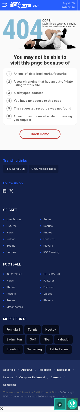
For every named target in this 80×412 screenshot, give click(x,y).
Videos (11, 239)
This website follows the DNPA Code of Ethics (31, 392)
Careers (56, 377)
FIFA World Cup (15, 168)
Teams (11, 245)
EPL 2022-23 (51, 274)
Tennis (33, 329)
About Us (27, 369)
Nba (47, 339)
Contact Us (9, 384)
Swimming (34, 349)
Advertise (9, 369)
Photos (47, 232)
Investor (8, 377)
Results (48, 225)
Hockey (50, 329)
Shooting (13, 349)
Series (47, 219)
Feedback (45, 369)
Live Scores (14, 219)
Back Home (40, 134)
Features (49, 239)
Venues (11, 252)
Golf (33, 339)
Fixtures (12, 225)
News (10, 232)
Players (48, 245)
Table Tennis (59, 349)
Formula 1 (13, 329)
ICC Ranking (51, 252)
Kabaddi (63, 339)
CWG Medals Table (43, 168)
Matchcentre (15, 306)
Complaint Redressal (32, 377)
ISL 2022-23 (14, 274)
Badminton (14, 339)
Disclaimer (63, 369)
